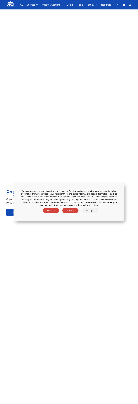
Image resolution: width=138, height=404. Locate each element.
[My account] (130, 5)
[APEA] (7, 4)
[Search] (118, 4)
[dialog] (69, 202)
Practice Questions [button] (51, 4)
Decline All (70, 210)
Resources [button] (105, 4)
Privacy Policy (107, 202)
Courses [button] (31, 4)
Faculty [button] (90, 4)
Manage (89, 210)
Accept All (51, 210)
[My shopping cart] (124, 4)
